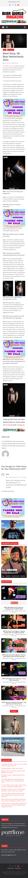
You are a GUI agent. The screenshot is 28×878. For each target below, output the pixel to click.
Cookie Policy (18, 868)
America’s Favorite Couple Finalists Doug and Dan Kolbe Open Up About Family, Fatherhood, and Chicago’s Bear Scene (13, 805)
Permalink (24, 477)
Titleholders (11, 49)
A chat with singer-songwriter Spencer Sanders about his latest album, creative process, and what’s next (13, 795)
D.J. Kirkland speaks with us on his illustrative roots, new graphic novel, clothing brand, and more (12, 780)
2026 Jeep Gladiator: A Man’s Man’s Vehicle (12, 768)
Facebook (9, 425)
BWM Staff (16, 63)
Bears (4, 49)
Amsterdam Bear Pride (8, 66)
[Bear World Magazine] (3, 27)
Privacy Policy (10, 868)
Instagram (20, 425)
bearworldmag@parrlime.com (8, 855)
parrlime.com (7, 827)
